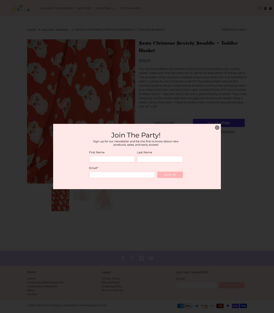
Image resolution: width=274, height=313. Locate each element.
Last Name (144, 152)
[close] (217, 127)
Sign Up (170, 174)
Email (93, 168)
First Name (97, 152)
